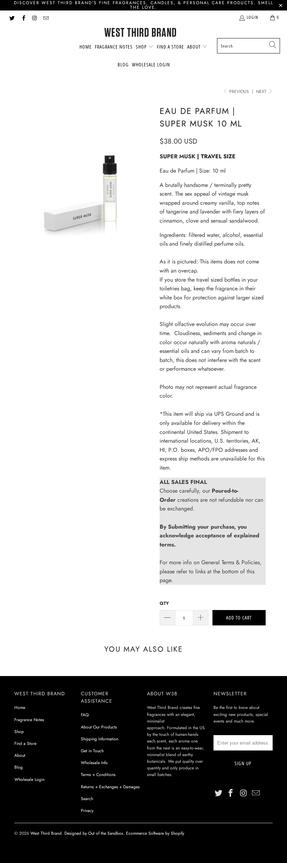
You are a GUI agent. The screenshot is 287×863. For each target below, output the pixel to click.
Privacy (87, 810)
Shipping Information (99, 739)
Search (87, 799)
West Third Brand (46, 833)
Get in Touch (92, 751)
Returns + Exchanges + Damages (110, 787)
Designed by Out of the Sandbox (93, 833)
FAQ (85, 715)
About (194, 46)
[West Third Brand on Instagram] (34, 17)
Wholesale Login (151, 64)
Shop (142, 46)
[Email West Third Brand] (46, 17)
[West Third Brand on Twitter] (12, 17)
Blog (123, 64)
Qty (164, 603)
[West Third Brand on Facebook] (23, 17)
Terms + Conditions (98, 774)
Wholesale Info (94, 763)
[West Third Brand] (140, 33)
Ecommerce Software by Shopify (155, 833)
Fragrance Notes (114, 46)
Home (85, 46)
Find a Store (170, 46)
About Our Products (99, 727)
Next (262, 91)
